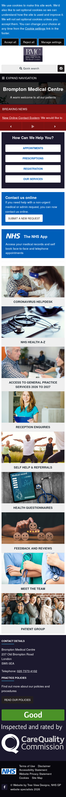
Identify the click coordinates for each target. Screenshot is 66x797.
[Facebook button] (61, 68)
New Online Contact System (20, 118)
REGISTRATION (33, 169)
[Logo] (33, 54)
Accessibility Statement (33, 770)
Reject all (28, 42)
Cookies (24, 778)
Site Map (37, 778)
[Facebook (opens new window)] (4, 787)
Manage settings (51, 42)
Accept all (10, 42)
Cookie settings (35, 28)
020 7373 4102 (27, 671)
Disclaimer (44, 766)
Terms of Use (27, 766)
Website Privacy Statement (35, 774)
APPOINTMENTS (33, 148)
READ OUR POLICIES (17, 700)
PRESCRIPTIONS (33, 158)
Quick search (30, 68)
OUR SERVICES (33, 179)
